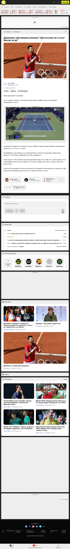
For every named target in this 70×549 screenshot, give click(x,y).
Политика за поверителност (30, 531)
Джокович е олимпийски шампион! (16, 366)
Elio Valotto (11, 83)
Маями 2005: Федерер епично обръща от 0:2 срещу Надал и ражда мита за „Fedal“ (51, 401)
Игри (12, 7)
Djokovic (13, 91)
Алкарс (33, 179)
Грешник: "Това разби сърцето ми (48, 323)
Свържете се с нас (54, 531)
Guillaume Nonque (9, 329)
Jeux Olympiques (23, 91)
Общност (58, 547)
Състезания (27, 7)
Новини (6, 7)
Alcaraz (6, 91)
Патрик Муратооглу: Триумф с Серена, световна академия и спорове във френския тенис (18, 402)
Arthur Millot (7, 406)
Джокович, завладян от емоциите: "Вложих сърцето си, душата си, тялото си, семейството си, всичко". (18, 325)
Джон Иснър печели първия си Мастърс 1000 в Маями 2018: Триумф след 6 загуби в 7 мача (50, 428)
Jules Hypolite (40, 405)
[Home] (2, 7)
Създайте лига (8, 264)
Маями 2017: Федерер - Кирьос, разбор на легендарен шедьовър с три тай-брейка (19, 427)
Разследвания (42, 7)
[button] (59, 2)
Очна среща (52, 7)
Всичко (64, 13)
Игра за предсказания (35, 547)
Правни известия (43, 531)
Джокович (15, 179)
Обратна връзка (64, 531)
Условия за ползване (18, 531)
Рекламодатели (10, 530)
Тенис (12, 547)
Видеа (35, 7)
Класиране (18, 7)
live (62, 10)
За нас (3, 531)
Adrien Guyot (39, 433)
